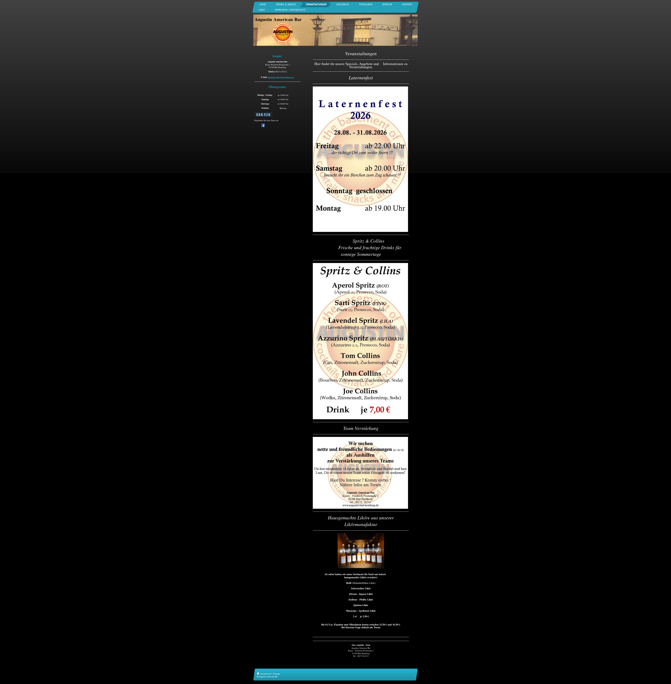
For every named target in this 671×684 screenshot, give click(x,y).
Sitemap (276, 674)
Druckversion (266, 674)
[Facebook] (263, 125)
